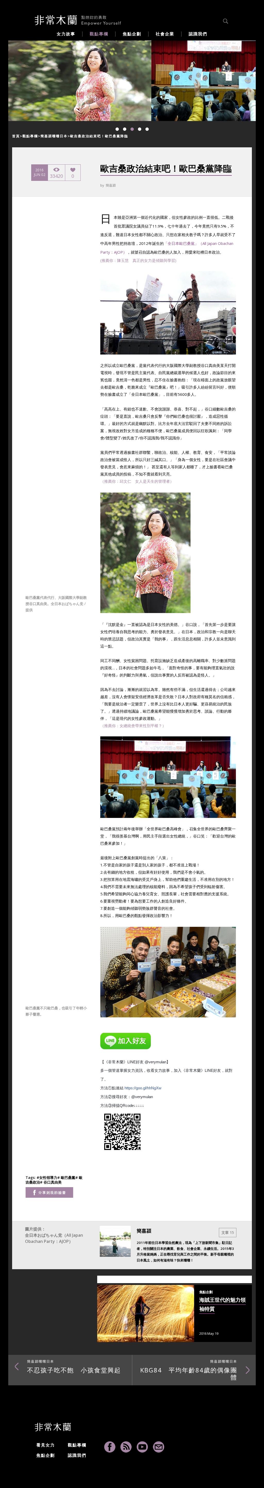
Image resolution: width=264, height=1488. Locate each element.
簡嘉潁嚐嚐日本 (54, 136)
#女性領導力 (47, 1177)
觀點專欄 (30, 136)
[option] (79, 81)
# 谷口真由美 (51, 1182)
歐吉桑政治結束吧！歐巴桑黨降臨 (99, 136)
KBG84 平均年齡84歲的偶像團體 (188, 1370)
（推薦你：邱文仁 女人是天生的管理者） (137, 481)
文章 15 (227, 1232)
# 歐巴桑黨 (66, 1177)
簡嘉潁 (111, 185)
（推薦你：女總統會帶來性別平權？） (133, 725)
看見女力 (45, 1445)
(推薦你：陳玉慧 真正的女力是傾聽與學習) (138, 260)
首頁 (16, 136)
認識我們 (77, 1455)
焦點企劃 (45, 1455)
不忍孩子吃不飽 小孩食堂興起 (74, 1366)
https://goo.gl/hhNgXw (143, 1088)
